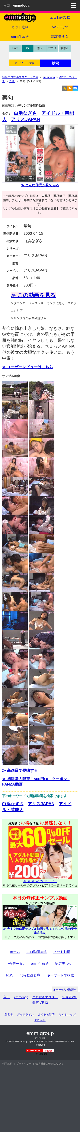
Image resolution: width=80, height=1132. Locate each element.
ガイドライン (25, 1014)
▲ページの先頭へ (65, 989)
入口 (6, 5)
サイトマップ (67, 1014)
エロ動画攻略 (36, 952)
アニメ (52, 48)
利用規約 (7, 1063)
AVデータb (16, 963)
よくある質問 (46, 1014)
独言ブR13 (40, 1002)
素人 (40, 48)
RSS (9, 975)
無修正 (64, 48)
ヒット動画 (20, 27)
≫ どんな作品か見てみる (40, 185)
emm (15, 48)
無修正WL (69, 997)
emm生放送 (20, 36)
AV (27, 48)
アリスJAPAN (25, 119)
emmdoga (21, 997)
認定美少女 (63, 963)
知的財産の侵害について (49, 1063)
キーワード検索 (24, 63)
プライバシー (24, 1063)
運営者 (8, 1014)
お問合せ (40, 1020)
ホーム (15, 952)
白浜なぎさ (25, 113)
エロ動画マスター (45, 997)
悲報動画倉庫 (30, 975)
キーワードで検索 (60, 975)
